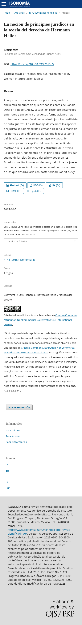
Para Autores (13, 436)
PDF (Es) (38, 185)
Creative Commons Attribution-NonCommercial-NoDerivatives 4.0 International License (40, 319)
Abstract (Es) (16, 185)
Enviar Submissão (19, 407)
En (7, 470)
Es (7, 465)
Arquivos (19, 12)
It (6, 476)
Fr (7, 482)
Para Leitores (13, 430)
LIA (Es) (55, 185)
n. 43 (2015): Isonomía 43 (43, 12)
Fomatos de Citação (16, 241)
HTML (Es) (15, 191)
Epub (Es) (35, 191)
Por (8, 488)
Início (7, 12)
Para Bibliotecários (16, 442)
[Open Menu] (4, 4)
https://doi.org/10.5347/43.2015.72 (32, 64)
